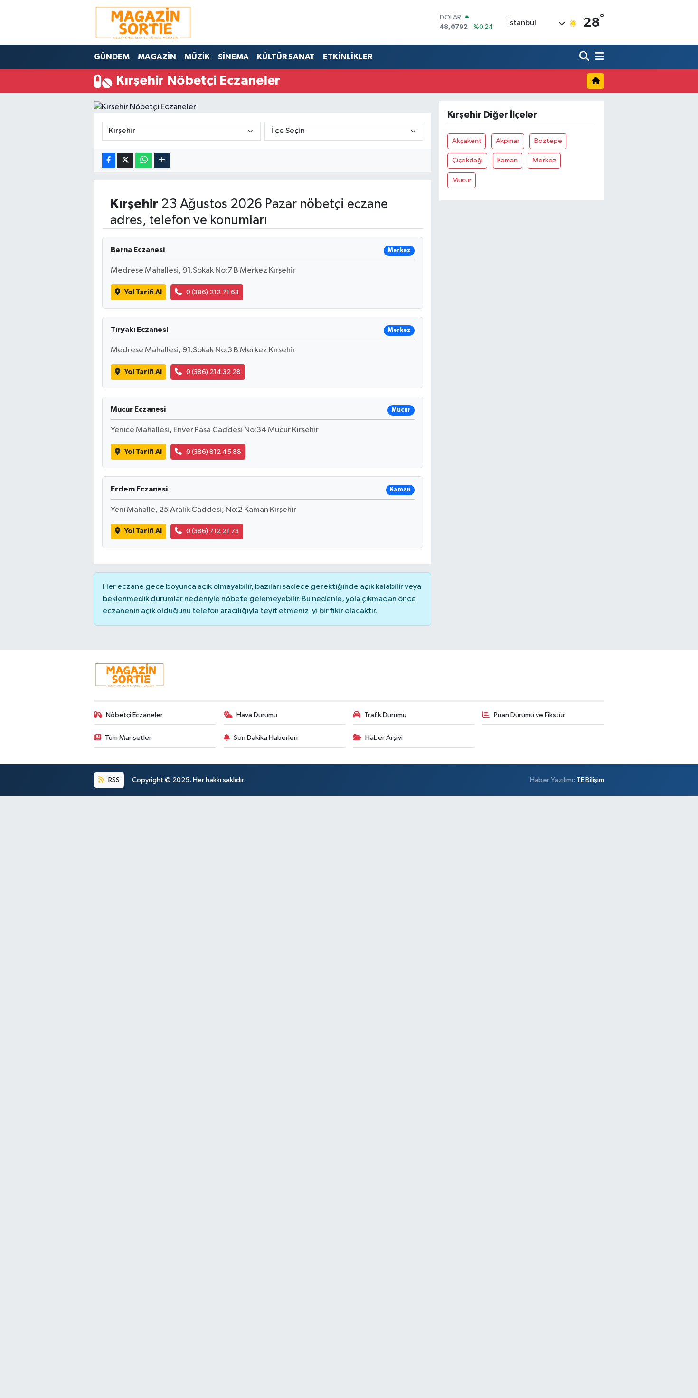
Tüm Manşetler (128, 737)
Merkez (544, 160)
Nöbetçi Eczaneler (134, 714)
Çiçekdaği (467, 160)
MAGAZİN (157, 57)
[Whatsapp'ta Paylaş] (143, 161)
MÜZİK (197, 57)
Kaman (507, 160)
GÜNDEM (112, 57)
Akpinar (507, 140)
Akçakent (466, 140)
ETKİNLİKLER (347, 57)
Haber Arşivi (384, 737)
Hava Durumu (256, 714)
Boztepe (548, 140)
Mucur (462, 180)
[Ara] (585, 57)
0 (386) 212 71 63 (212, 292)
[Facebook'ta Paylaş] (108, 161)
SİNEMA (233, 57)
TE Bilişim (590, 780)
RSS (113, 780)
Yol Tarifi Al (143, 292)
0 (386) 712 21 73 (212, 531)
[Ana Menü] (597, 57)
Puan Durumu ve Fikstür (529, 714)
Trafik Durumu (385, 714)
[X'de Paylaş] (125, 161)
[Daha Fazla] (162, 161)
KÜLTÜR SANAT (286, 57)
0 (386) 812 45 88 (213, 451)
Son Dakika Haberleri (266, 737)
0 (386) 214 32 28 (213, 372)
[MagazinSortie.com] (143, 22)
